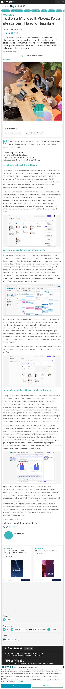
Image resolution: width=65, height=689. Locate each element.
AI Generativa (35, 11)
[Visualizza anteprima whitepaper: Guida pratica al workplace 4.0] (48, 568)
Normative (51, 11)
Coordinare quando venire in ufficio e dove (19, 157)
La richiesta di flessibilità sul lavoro (16, 155)
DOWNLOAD (26, 580)
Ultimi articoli (5, 11)
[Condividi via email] (12, 33)
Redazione (6, 59)
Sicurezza (58, 11)
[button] (5, 6)
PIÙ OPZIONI (47, 686)
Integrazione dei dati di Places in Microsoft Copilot (22, 160)
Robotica (43, 11)
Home (5, 29)
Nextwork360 (8, 663)
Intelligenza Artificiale (17, 11)
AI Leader (27, 11)
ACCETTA (16, 686)
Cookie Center (37, 656)
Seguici (27, 648)
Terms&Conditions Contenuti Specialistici (18, 656)
